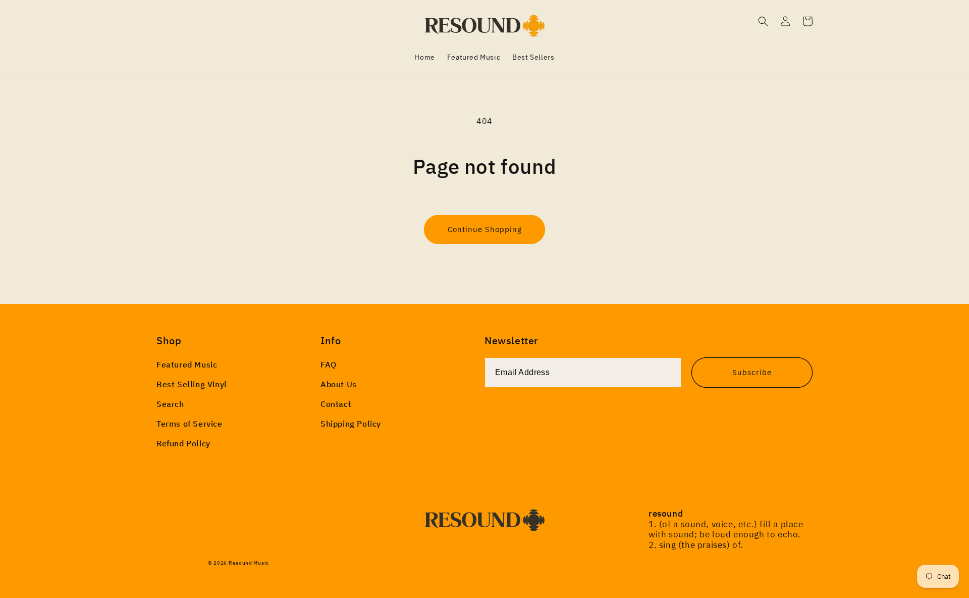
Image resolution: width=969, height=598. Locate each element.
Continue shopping (485, 229)
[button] (763, 21)
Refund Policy (183, 443)
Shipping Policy (350, 424)
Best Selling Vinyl (191, 384)
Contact (335, 404)
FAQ (328, 364)
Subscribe (752, 372)
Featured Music (186, 364)
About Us (338, 384)
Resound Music (249, 563)
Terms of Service (189, 424)
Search (170, 404)
